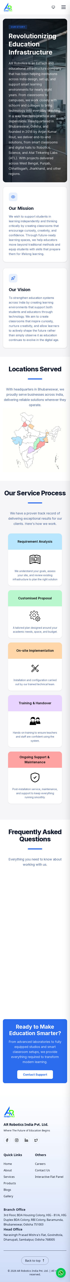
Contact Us (42, 1170)
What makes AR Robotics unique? (26, 905)
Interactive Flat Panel (49, 1177)
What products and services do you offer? (31, 923)
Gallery (8, 1196)
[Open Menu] (63, 7)
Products (10, 1183)
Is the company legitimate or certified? (29, 993)
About (8, 1170)
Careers (40, 1164)
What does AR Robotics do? (28, 890)
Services (9, 1177)
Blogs (7, 1190)
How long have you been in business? (27, 940)
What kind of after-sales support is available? (26, 1011)
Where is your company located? (25, 958)
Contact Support (35, 1074)
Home (8, 1164)
